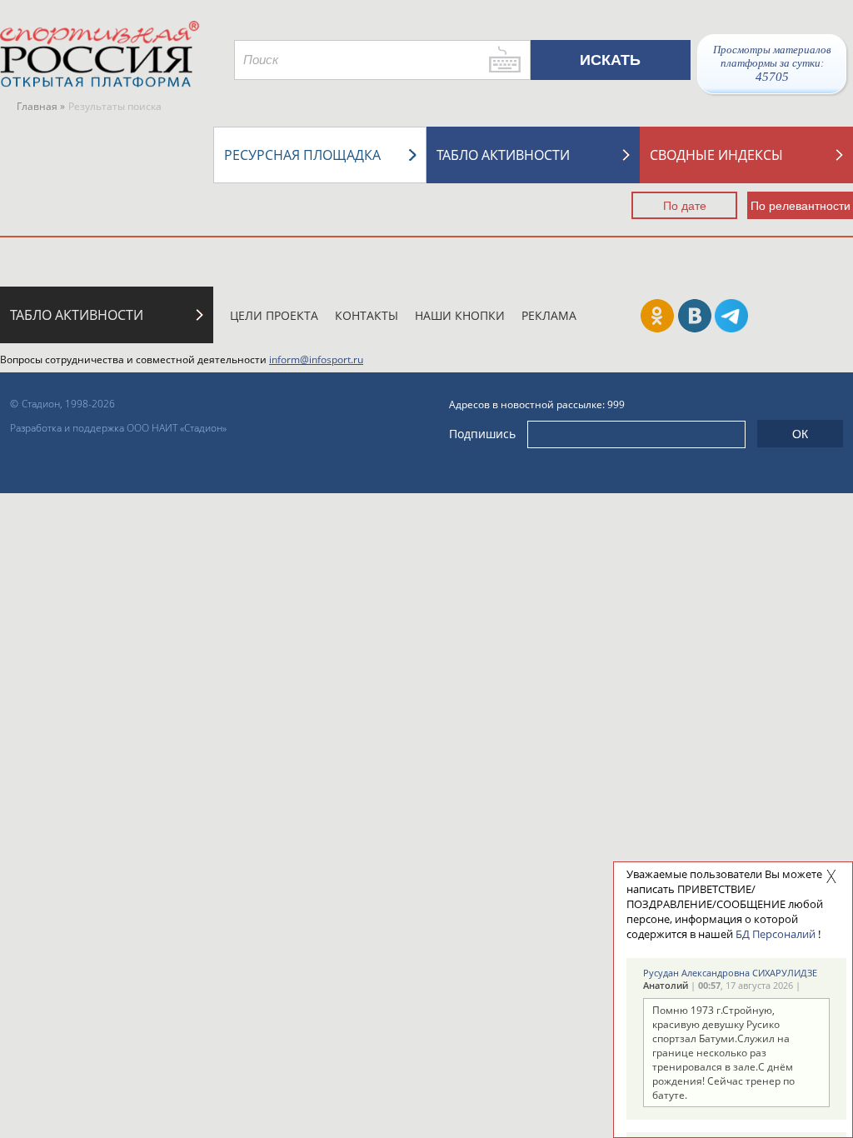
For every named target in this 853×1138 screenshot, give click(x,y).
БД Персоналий (776, 933)
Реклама (548, 315)
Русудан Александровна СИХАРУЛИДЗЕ (730, 972)
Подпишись (482, 434)
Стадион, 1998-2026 (68, 403)
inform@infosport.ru (316, 359)
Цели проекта (274, 315)
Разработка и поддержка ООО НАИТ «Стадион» (118, 427)
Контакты (366, 315)
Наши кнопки (460, 315)
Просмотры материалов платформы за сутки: (772, 63)
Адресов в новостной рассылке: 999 (537, 404)
